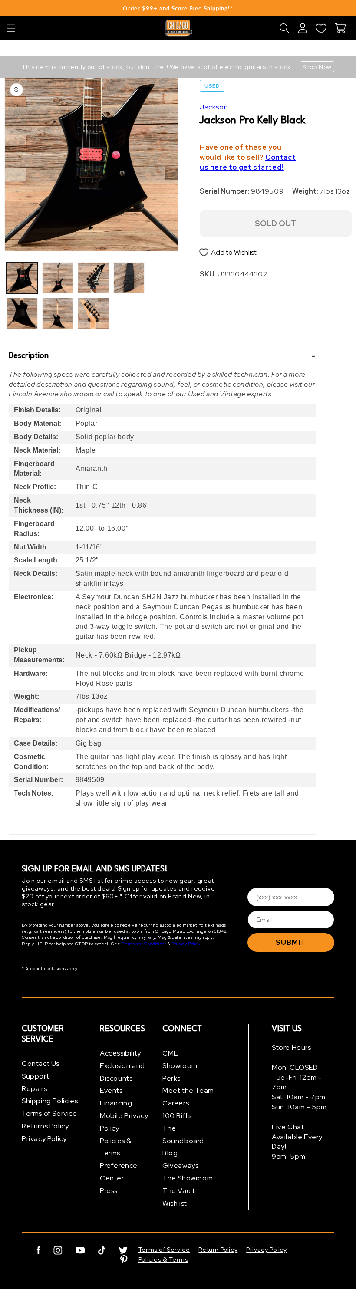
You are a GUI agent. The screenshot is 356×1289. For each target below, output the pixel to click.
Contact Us (40, 1063)
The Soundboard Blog (183, 1141)
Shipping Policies (50, 1100)
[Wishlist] (320, 28)
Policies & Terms (116, 1147)
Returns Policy (45, 1126)
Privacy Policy (185, 944)
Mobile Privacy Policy (124, 1122)
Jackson (214, 107)
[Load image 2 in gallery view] (22, 313)
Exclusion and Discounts (122, 1072)
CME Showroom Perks (180, 1066)
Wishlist (174, 1203)
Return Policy (217, 1249)
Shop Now (317, 67)
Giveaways (180, 1165)
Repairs (34, 1088)
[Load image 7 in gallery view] (129, 277)
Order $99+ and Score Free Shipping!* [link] (178, 8)
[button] (10, 28)
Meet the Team (188, 1090)
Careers (175, 1103)
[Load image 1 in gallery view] (22, 277)
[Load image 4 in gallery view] (57, 313)
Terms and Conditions (144, 944)
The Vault (178, 1190)
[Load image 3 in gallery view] (57, 277)
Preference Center (119, 1172)
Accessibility (120, 1053)
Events (111, 1090)
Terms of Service (49, 1113)
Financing (116, 1103)
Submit (291, 942)
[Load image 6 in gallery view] (93, 313)
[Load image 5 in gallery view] (93, 277)
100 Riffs (176, 1115)
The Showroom (187, 1178)
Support (35, 1076)
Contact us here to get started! (248, 162)
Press (109, 1190)
